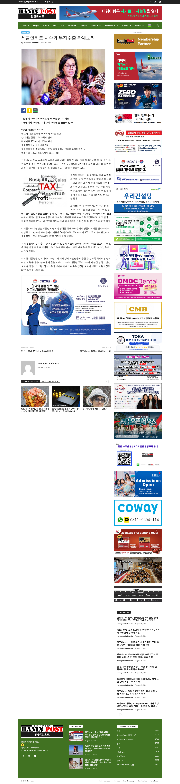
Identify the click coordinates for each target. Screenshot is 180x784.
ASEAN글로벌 (110, 25)
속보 (25, 25)
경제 (55, 25)
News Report (154, 781)
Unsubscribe (142, 781)
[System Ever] (138, 228)
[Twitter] (155, 2)
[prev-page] (106, 381)
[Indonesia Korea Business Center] (138, 119)
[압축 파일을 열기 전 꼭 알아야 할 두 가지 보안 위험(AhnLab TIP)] (66, 396)
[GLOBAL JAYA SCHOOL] (138, 425)
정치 (45, 25)
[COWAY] (138, 513)
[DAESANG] (138, 542)
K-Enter (138, 25)
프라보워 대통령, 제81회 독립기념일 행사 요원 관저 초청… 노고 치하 (138, 680)
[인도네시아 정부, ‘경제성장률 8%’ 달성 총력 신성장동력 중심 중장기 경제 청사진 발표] (76, 736)
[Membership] (138, 41)
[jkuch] (138, 570)
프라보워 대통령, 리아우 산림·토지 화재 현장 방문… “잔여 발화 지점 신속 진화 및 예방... (138, 704)
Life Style (72, 25)
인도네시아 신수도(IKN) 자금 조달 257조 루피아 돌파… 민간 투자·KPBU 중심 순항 (137, 655)
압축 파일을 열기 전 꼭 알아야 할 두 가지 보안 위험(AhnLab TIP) (65, 409)
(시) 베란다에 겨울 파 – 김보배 (95, 408)
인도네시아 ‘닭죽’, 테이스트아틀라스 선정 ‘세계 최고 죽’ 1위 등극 (35, 409)
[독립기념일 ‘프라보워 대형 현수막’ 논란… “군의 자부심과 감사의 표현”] (76, 750)
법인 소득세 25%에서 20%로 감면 (37, 351)
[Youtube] (159, 2)
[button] (158, 25)
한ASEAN (121, 756)
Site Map (117, 781)
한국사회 (120, 760)
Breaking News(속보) (60, 406)
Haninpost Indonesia (31, 42)
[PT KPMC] (138, 142)
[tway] (138, 66)
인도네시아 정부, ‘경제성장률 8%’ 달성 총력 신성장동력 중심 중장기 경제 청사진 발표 (137, 619)
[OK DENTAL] (138, 171)
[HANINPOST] (138, 455)
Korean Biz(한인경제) (125, 739)
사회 (62, 25)
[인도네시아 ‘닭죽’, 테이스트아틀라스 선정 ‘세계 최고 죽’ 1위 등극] (35, 396)
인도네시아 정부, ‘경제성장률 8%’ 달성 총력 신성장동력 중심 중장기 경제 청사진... (97, 734)
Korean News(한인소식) (126, 735)
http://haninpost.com (44, 367)
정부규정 (125, 25)
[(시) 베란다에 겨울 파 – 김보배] (97, 396)
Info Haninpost (104, 781)
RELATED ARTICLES (30, 381)
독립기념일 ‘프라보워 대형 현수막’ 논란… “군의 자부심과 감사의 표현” (138, 631)
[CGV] (138, 594)
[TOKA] (138, 341)
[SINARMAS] (138, 396)
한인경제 (94, 25)
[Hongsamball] (138, 96)
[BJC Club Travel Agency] (138, 367)
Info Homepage (128, 781)
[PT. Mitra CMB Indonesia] (138, 315)
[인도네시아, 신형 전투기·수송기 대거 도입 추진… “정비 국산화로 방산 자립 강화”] (76, 763)
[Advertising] (66, 305)
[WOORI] (138, 200)
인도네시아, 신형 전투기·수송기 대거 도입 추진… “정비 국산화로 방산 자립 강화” (138, 643)
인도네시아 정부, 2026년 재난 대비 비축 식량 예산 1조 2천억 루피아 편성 (137, 692)
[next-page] (109, 381)
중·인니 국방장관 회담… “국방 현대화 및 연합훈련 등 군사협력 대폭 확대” (137, 668)
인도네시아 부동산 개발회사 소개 (95, 351)
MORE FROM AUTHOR (50, 381)
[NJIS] (138, 484)
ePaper (36, 25)
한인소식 (83, 25)
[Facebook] (151, 2)
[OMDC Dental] (138, 286)
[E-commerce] (138, 257)
